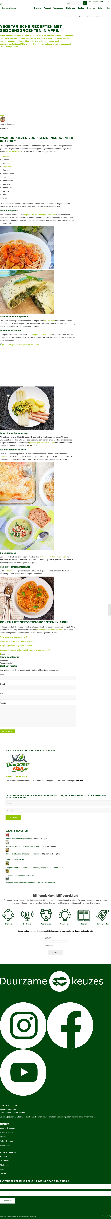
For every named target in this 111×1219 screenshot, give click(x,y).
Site (1, 693)
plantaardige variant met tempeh (39, 334)
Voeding (3, 115)
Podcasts (3, 1156)
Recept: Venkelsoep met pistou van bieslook (23, 846)
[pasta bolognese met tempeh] (27, 619)
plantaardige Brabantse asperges (42, 442)
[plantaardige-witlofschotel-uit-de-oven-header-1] (27, 505)
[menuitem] (96, 1)
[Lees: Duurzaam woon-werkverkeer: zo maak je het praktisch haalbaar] (7, 880)
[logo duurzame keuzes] (8, 9)
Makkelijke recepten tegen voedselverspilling (17, 641)
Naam (2, 674)
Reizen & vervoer (6, 1141)
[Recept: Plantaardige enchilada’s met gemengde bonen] (109, 610)
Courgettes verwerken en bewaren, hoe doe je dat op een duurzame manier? (35, 867)
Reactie (3, 703)
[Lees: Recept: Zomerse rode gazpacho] (7, 836)
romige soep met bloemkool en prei (53, 557)
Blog (2, 1169)
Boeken (3, 1173)
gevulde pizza (49, 320)
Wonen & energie (6, 1132)
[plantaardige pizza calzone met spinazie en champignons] (27, 313)
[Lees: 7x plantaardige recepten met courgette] (7, 872)
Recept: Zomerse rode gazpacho (18, 838)
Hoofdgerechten (45, 854)
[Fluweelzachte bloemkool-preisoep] (27, 549)
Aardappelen (7, 156)
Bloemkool (6, 166)
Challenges (4, 1165)
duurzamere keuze (13, 151)
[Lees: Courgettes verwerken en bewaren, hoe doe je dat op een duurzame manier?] (7, 864)
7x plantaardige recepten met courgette (20, 875)
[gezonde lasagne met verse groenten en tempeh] (27, 344)
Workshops (4, 1160)
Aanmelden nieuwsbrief (96, 1)
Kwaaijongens (21, 1216)
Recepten (36, 838)
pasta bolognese (11, 571)
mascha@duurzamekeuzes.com (12, 1112)
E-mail (3, 684)
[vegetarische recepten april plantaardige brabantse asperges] (27, 429)
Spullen (3, 1136)
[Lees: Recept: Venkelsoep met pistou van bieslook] (7, 843)
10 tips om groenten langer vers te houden (16, 645)
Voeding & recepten (7, 1128)
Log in (107, 1)
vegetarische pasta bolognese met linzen (40, 214)
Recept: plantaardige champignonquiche (21, 854)
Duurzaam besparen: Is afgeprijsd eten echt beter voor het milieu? (25, 650)
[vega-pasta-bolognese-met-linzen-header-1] (27, 268)
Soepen (44, 838)
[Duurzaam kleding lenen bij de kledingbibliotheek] (1, 610)
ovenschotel (4, 456)
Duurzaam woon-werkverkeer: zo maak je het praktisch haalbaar (30, 882)
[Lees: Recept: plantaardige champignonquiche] (7, 851)
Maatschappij (5, 1145)
